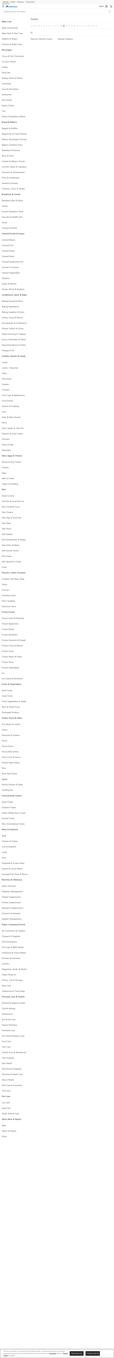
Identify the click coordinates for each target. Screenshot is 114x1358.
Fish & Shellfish (9, 846)
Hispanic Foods (9, 807)
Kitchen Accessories (11, 958)
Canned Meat (8, 256)
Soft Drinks (7, 100)
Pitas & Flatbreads (10, 177)
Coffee (5, 67)
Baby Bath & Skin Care (12, 33)
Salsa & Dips (8, 444)
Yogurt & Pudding (10, 483)
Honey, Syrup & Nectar (12, 317)
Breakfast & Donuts (11, 150)
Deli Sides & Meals (10, 545)
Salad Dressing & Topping (14, 334)
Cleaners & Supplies (11, 936)
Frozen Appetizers (10, 623)
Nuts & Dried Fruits (11, 706)
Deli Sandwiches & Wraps (14, 539)
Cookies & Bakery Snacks (13, 161)
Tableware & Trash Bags (13, 991)
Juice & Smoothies (10, 89)
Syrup (4, 222)
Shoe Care (6, 985)
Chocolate (6, 378)
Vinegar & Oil (8, 350)
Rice (4, 768)
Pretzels (6, 439)
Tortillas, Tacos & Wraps (13, 188)
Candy (5, 362)
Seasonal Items (9, 606)
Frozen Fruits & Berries (12, 645)
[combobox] (57, 11)
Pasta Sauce (7, 746)
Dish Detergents (9, 941)
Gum (4, 411)
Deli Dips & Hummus (11, 517)
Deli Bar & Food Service (13, 501)
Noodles (6, 278)
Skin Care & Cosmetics (12, 1085)
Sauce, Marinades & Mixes (14, 339)
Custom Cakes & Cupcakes (14, 166)
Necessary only (76, 1353)
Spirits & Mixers (9, 1131)
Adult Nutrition (9, 886)
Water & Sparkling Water (13, 116)
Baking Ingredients (10, 306)
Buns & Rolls (8, 155)
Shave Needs (8, 1079)
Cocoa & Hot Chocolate (13, 56)
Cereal (5, 206)
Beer (4, 1125)
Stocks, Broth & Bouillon (13, 289)
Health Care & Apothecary (14, 1052)
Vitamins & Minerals (11, 913)
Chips (4, 373)
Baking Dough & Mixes (12, 301)
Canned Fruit (8, 245)
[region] (57, 1353)
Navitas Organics (65, 39)
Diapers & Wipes (9, 38)
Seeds (4, 779)
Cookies (5, 384)
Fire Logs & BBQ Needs (13, 947)
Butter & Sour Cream (11, 462)
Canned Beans (8, 239)
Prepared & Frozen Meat (13, 863)
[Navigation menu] (3, 6)
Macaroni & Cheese (10, 735)
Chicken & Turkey (10, 841)
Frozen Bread (8, 629)
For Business (30, 2)
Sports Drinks (8, 105)
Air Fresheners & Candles (13, 930)
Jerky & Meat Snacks (11, 417)
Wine (4, 1136)
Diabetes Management (12, 891)
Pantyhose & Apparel (11, 1068)
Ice (3, 673)
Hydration (6, 83)
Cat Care (6, 1102)
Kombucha (6, 94)
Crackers (6, 389)
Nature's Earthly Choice (41, 39)
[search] (109, 11)
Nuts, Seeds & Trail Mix (13, 428)
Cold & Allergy (8, 1008)
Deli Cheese (7, 512)
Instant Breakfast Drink (12, 211)
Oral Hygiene (8, 1057)
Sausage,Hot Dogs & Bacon (15, 874)
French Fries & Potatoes (13, 618)
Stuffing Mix (7, 790)
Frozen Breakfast (10, 634)
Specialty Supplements (12, 908)
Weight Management (12, 918)
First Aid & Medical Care (13, 1035)
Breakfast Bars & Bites (12, 200)
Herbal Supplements (11, 897)
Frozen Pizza (7, 662)
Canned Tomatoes (10, 267)
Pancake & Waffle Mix (12, 217)
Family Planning (9, 1025)
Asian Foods (7, 802)
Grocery (6, 2)
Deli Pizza (6, 528)
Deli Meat (6, 523)
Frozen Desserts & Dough (14, 640)
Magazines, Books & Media (14, 969)
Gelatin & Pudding (10, 406)
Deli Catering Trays (11, 506)
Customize (52, 1354)
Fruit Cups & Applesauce (13, 395)
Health (12, 2)
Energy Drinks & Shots (12, 78)
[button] (103, 6)
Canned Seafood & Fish (12, 261)
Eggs (4, 473)
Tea (3, 111)
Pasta (4, 740)
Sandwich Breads (10, 183)
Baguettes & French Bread (14, 133)
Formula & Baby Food (12, 44)
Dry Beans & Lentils (11, 724)
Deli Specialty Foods (11, 561)
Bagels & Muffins (10, 128)
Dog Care (6, 1108)
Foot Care (6, 1041)
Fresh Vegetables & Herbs (14, 701)
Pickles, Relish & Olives (13, 328)
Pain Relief (7, 1063)
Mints (4, 422)
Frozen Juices (8, 651)
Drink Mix (6, 72)
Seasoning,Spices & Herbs (14, 345)
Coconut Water (9, 61)
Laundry (5, 963)
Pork (4, 857)
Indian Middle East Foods (13, 812)
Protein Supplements (11, 902)
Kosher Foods (8, 818)
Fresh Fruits (7, 696)
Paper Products (9, 974)
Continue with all (93, 1353)
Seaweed (6, 450)
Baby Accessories (10, 27)
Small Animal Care (10, 1113)
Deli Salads (7, 534)
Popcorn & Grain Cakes (12, 433)
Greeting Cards (9, 595)
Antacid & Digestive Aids (13, 1003)
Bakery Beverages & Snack (14, 139)
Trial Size (6, 1090)
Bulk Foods (7, 690)
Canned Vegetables (11, 272)
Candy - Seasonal (10, 367)
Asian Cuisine (8, 495)
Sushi (4, 567)
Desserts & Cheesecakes (13, 172)
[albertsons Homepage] (12, 6)
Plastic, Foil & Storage (12, 980)
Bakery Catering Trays (12, 144)
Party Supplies (8, 600)
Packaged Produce (10, 712)
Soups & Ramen (9, 283)
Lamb (4, 852)
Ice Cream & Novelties (12, 678)
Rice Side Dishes (9, 773)
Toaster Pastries (9, 228)
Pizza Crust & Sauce (11, 757)
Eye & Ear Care (9, 1019)
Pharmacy (20, 2)
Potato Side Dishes (11, 762)
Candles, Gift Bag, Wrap (13, 579)
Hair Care (6, 1046)
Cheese (5, 467)
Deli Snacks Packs (10, 550)
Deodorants (7, 1014)
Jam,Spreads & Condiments (14, 323)
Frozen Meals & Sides (12, 656)
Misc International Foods (13, 823)
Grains (5, 729)
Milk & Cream (8, 478)
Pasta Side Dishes (10, 751)
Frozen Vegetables (10, 667)
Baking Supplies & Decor (13, 312)
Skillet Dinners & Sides (12, 784)
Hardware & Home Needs (14, 952)
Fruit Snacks (7, 400)
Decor (4, 584)
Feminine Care (8, 1030)
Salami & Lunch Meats (12, 868)
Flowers (5, 589)
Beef (4, 835)
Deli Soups (7, 556)
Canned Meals (8, 250)
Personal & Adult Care (12, 1074)
